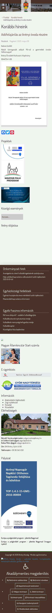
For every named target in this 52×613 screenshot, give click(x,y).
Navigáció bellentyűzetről (28, 603)
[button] (26, 564)
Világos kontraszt (20, 591)
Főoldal (6, 17)
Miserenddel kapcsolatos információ (16, 299)
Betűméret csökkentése (18, 580)
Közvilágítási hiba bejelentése (13, 329)
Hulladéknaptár (9, 326)
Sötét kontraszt (38, 591)
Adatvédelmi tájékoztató (15, 400)
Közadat (8, 405)
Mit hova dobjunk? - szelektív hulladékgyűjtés (19, 315)
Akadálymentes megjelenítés (27, 573)
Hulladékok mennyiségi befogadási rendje (18, 322)
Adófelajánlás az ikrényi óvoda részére (24, 34)
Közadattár (9, 407)
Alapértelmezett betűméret (28, 586)
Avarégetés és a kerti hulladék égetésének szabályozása (23, 273)
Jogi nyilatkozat (11, 402)
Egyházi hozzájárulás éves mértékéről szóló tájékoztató (23, 295)
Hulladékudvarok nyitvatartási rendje (16, 319)
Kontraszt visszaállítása (36, 597)
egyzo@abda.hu (26, 440)
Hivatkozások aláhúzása (28, 609)
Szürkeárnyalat (16, 597)
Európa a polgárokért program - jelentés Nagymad (19, 538)
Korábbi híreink (16, 17)
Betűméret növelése (40, 580)
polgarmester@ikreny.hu (32, 438)
